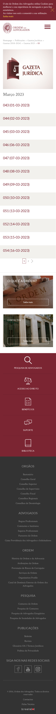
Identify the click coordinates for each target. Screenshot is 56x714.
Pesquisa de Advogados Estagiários (28, 613)
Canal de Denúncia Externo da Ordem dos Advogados (28, 584)
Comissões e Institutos (28, 526)
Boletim (28, 636)
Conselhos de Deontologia (28, 503)
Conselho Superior (28, 484)
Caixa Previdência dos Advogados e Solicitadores (28, 540)
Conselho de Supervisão (28, 488)
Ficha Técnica (28, 704)
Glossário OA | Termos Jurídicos (28, 645)
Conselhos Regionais (28, 498)
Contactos (28, 699)
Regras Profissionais (28, 521)
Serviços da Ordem (28, 573)
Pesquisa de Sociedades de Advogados (28, 618)
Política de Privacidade (28, 650)
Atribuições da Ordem (28, 563)
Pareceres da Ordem (28, 535)
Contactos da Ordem (28, 603)
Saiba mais (8, 16)
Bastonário (28, 474)
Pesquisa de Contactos (28, 608)
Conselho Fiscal (28, 493)
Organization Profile (28, 577)
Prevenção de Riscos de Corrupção (28, 568)
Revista (28, 641)
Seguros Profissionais (28, 530)
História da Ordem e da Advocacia (28, 558)
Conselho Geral (28, 479)
